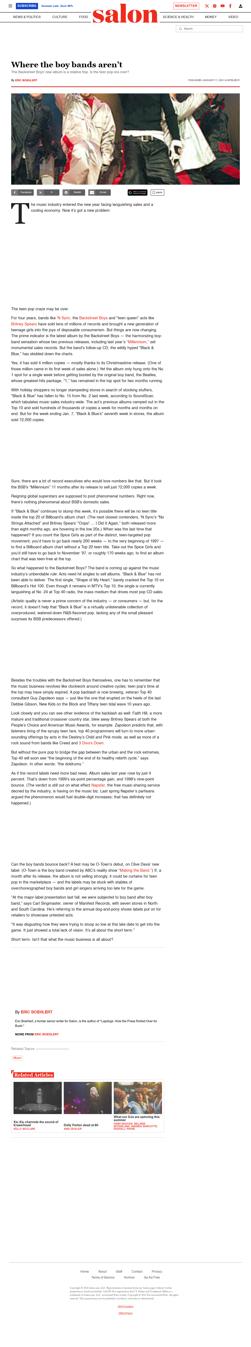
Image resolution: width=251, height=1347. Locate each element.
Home (84, 1271)
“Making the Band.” (135, 871)
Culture (59, 17)
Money (211, 17)
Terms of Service (103, 1277)
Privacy (157, 1271)
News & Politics (27, 17)
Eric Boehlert (26, 80)
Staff (119, 1271)
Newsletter (186, 6)
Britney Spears (24, 324)
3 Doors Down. (92, 743)
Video (233, 17)
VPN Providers (125, 1307)
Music (17, 1058)
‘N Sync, (64, 318)
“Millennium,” (138, 342)
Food (83, 17)
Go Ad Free (152, 1277)
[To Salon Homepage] (125, 13)
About (102, 1271)
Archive (129, 1277)
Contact (137, 1271)
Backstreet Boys (93, 318)
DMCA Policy (126, 1313)
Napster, (98, 786)
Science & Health (178, 17)
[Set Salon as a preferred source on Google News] (138, 192)
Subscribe (26, 6)
